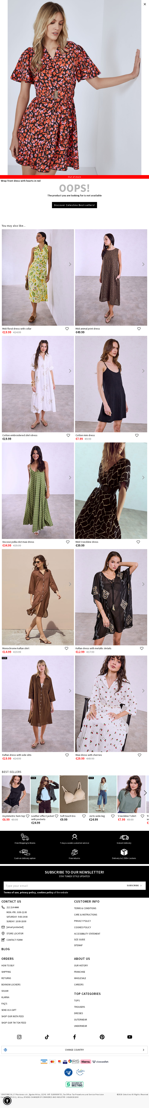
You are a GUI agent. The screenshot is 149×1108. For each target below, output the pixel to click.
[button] (7, 1100)
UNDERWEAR (80, 1026)
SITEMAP (78, 945)
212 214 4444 (13, 907)
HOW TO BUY (7, 965)
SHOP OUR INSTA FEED (12, 1016)
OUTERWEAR (80, 1019)
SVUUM (4, 990)
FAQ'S (4, 1003)
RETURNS (6, 978)
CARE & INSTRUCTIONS (85, 914)
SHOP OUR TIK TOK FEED (13, 1022)
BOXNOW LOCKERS (10, 984)
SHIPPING (6, 971)
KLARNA (5, 997)
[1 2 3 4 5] (74, 89)
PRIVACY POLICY (82, 921)
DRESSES (78, 1013)
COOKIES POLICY (82, 927)
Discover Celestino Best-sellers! (74, 205)
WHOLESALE (80, 978)
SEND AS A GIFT (8, 1010)
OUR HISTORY (81, 965)
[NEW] (38, 751)
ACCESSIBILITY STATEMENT (87, 933)
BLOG (5, 949)
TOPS (77, 1000)
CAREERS (78, 984)
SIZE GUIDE (79, 939)
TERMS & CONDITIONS (85, 908)
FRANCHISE (79, 971)
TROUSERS (79, 1006)
